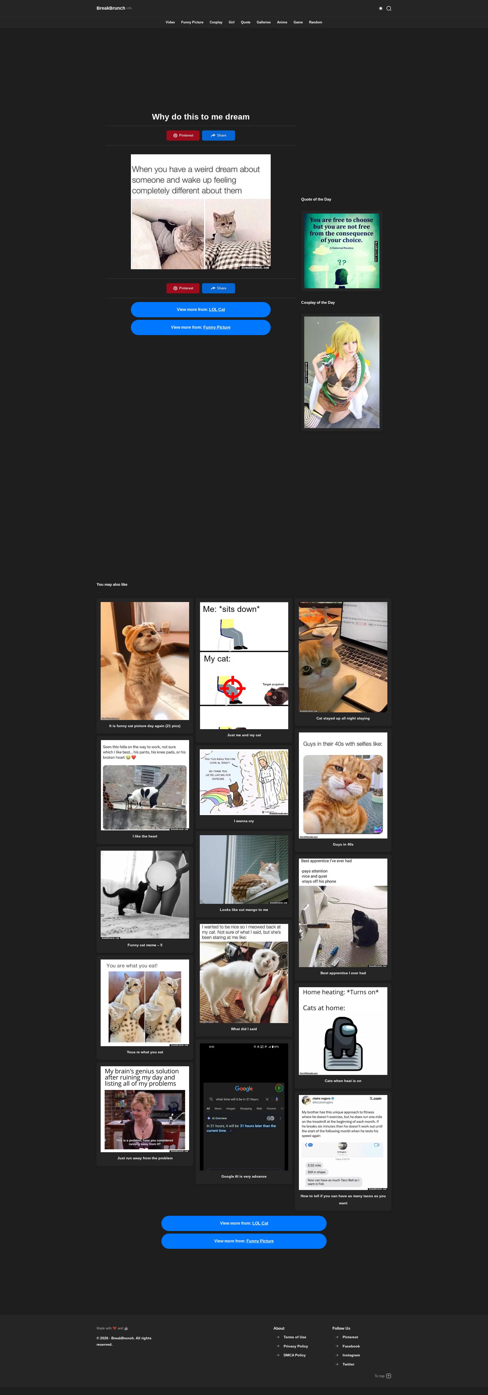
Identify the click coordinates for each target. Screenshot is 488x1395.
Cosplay (216, 22)
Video (170, 22)
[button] (380, 8)
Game (298, 22)
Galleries (264, 22)
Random (315, 22)
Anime (282, 22)
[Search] (388, 8)
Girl (232, 22)
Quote (245, 22)
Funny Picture (192, 22)
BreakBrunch (122, 1338)
